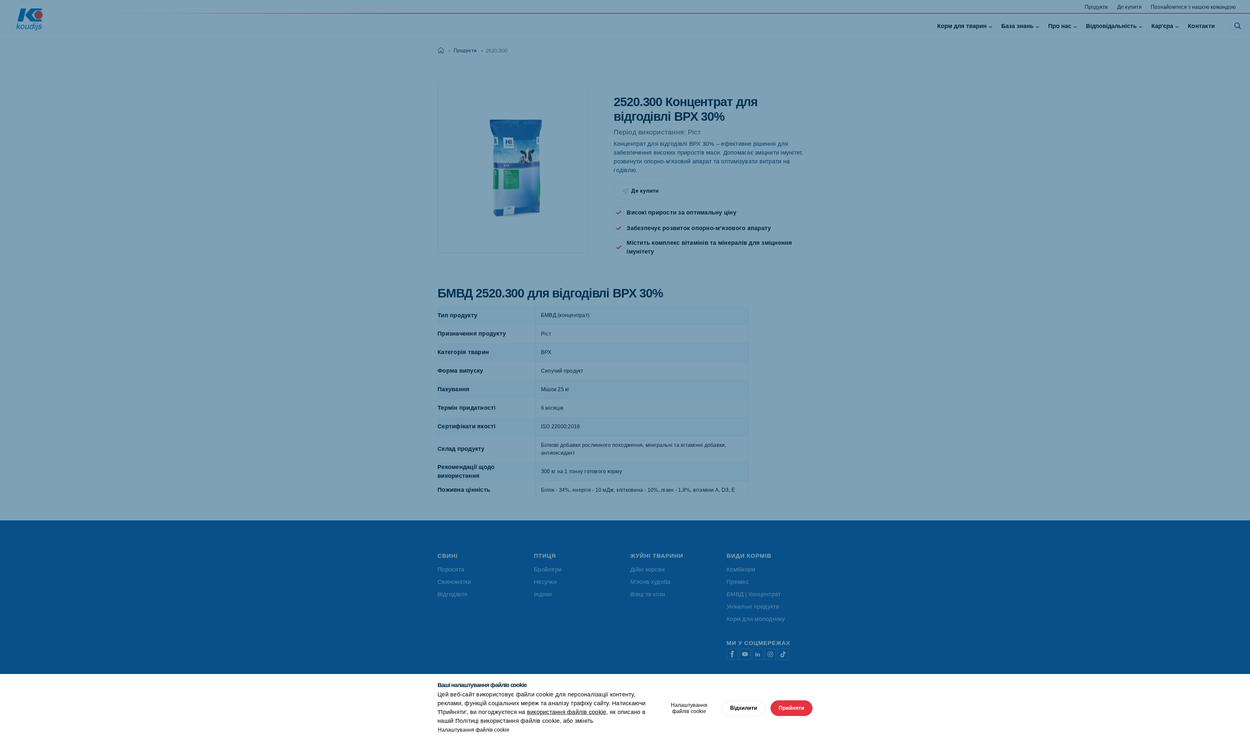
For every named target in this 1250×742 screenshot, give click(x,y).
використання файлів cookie (566, 712)
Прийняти (791, 708)
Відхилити (743, 708)
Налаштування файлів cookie (473, 730)
